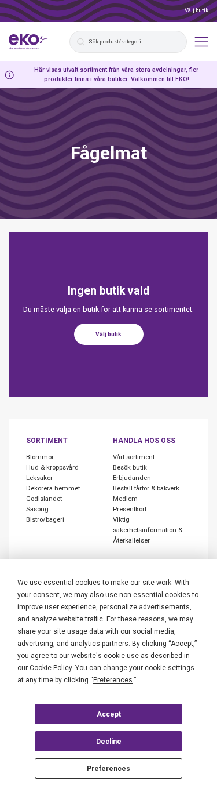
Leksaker (39, 478)
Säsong (37, 509)
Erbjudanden (132, 478)
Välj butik (196, 10)
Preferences (108, 769)
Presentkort (129, 509)
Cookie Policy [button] (51, 668)
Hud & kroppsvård (52, 467)
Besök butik (130, 467)
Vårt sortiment (134, 457)
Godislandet (44, 499)
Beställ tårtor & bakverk (146, 488)
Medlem (125, 499)
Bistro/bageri (45, 520)
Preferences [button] (113, 680)
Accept (109, 714)
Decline (109, 741)
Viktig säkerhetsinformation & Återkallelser (147, 530)
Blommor (40, 457)
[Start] (28, 41)
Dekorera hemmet (53, 488)
